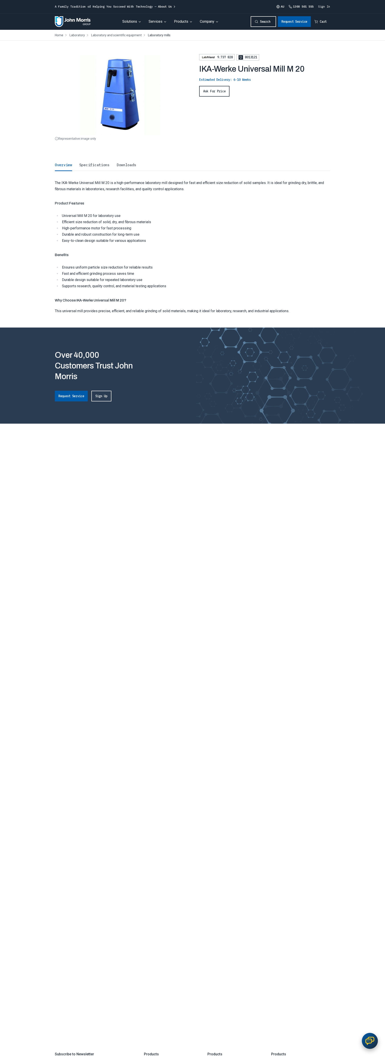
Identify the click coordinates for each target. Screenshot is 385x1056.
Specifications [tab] (94, 165)
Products (181, 21)
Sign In (324, 6)
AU (282, 6)
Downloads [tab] (126, 165)
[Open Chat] (370, 1041)
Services (155, 21)
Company (207, 21)
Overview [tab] (63, 165)
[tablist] (192, 165)
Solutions (129, 21)
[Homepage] (73, 21)
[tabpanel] (192, 242)
